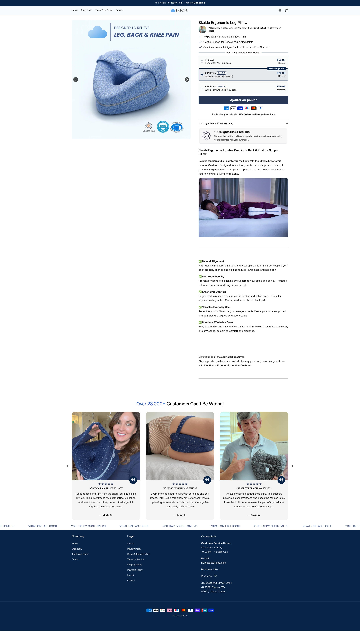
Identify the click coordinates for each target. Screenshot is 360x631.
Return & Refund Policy (138, 554)
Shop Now (77, 549)
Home (75, 543)
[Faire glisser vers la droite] (187, 79)
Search (130, 543)
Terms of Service (135, 559)
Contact (75, 559)
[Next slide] (292, 466)
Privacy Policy (134, 549)
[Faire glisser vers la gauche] (75, 79)
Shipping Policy (134, 564)
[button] (286, 10)
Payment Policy (135, 570)
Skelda (184, 616)
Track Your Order (80, 554)
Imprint (130, 575)
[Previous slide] (68, 466)
